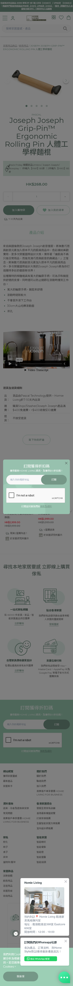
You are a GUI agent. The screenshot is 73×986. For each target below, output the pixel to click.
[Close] (66, 463)
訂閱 (54, 479)
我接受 (21, 976)
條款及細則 (46, 506)
